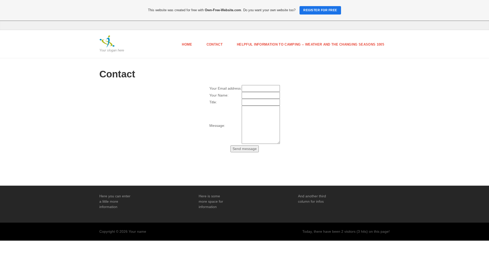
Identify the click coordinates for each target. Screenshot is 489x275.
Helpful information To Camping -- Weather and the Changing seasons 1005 (310, 44)
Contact (215, 44)
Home (187, 44)
